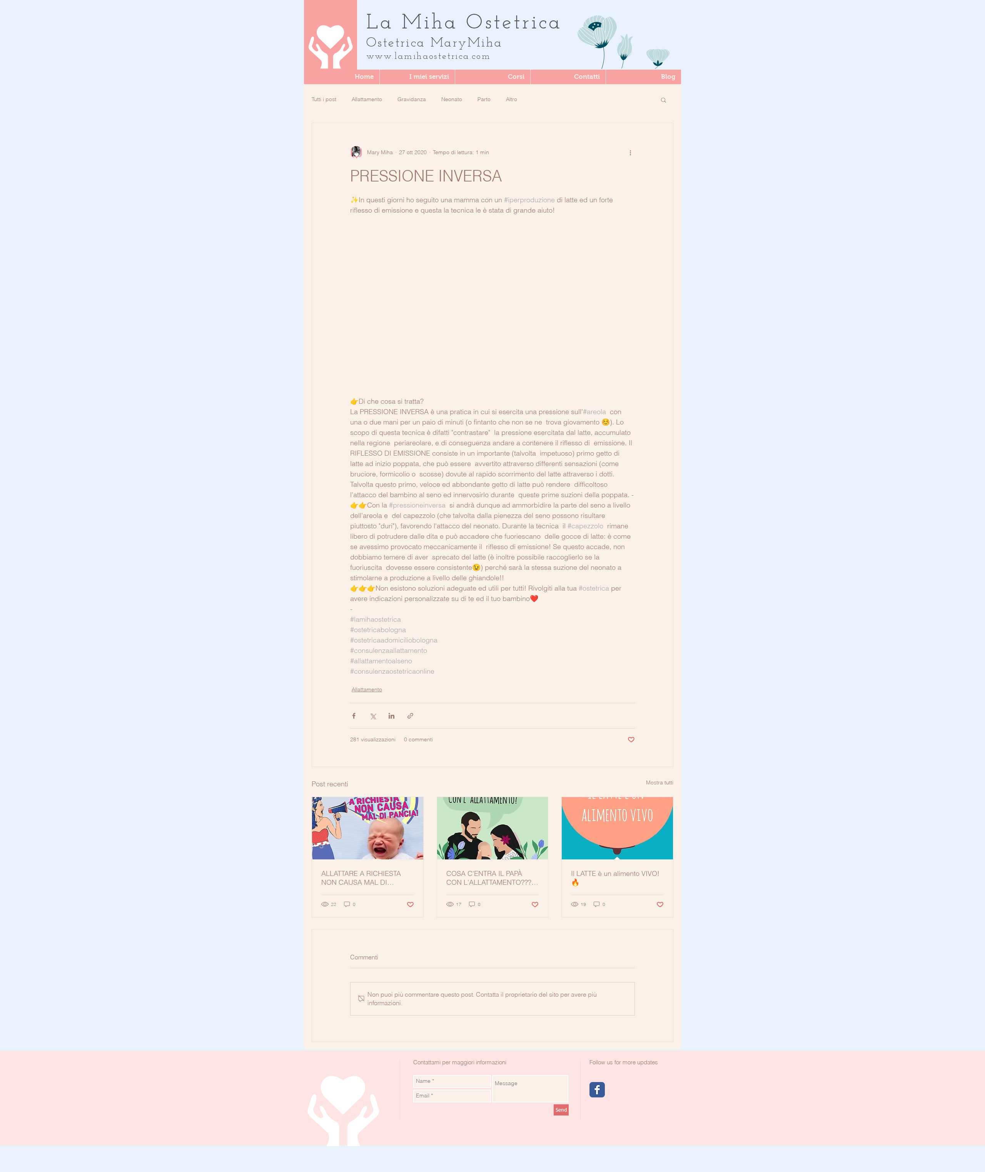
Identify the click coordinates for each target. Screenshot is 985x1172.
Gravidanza (411, 99)
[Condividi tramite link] (410, 715)
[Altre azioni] (630, 152)
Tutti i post (324, 99)
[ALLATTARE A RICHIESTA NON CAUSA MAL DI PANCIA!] (367, 828)
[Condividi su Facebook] (353, 715)
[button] (492, 77)
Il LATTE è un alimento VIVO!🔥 (615, 878)
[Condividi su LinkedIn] (391, 715)
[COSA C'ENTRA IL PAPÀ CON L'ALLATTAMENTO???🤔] (492, 828)
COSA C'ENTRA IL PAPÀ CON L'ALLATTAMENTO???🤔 (488, 878)
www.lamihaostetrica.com (428, 56)
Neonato (451, 99)
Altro (511, 99)
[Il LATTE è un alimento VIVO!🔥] (617, 828)
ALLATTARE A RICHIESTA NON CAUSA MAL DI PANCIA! (361, 878)
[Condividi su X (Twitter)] (372, 715)
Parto (484, 99)
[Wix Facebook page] (597, 1089)
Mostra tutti (659, 782)
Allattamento (367, 99)
